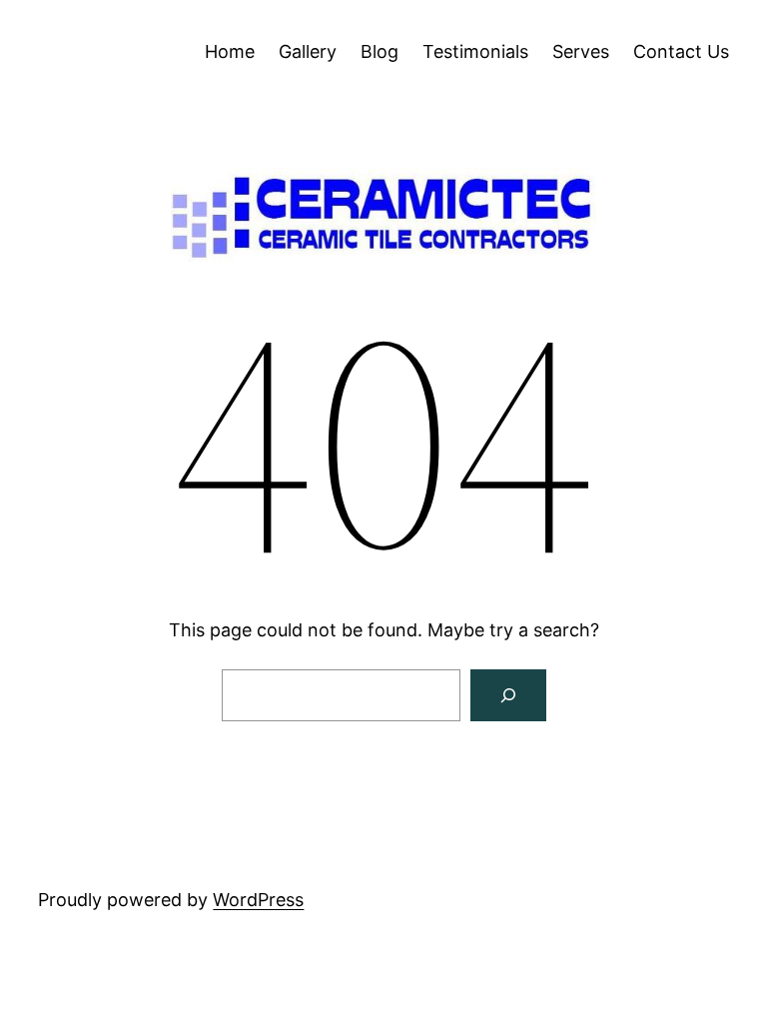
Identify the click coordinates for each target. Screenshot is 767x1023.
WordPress (258, 899)
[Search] (508, 695)
